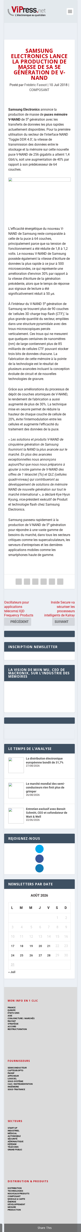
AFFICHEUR (13, 1076)
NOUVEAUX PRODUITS (18, 1193)
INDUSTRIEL (13, 1131)
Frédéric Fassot (35, 85)
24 (12, 955)
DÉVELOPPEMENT (16, 1204)
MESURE (12, 1207)
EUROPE (12, 1010)
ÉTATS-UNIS (13, 1013)
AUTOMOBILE (14, 1136)
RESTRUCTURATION (17, 1029)
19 (31, 946)
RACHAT (12, 1021)
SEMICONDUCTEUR (17, 1068)
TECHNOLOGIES (15, 1191)
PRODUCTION (14, 1210)
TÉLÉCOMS (13, 1147)
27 (40, 955)
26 (31, 955)
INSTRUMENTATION (23, 1084)
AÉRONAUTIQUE (15, 1141)
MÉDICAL (12, 1133)
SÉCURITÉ (12, 1139)
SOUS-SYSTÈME (15, 1081)
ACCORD (12, 1026)
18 (21, 946)
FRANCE (12, 1007)
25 (21, 955)
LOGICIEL (12, 1078)
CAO (10, 1084)
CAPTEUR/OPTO (15, 1070)
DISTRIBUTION (15, 1188)
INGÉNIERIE (13, 1087)
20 (40, 946)
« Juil (11, 972)
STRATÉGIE (13, 1024)
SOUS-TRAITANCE (16, 1089)
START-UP (12, 1128)
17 (12, 946)
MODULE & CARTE (16, 1199)
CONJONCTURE (15, 1018)
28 (48, 955)
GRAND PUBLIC (15, 1149)
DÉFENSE (12, 1144)
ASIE (10, 1016)
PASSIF (11, 1073)
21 (48, 946)
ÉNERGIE (12, 1202)
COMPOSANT (39, 90)
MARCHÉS (29, 1018)
